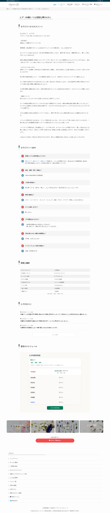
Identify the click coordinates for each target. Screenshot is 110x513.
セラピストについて (16, 470)
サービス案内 (14, 462)
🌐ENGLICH (13, 500)
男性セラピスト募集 (16, 493)
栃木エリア (36, 161)
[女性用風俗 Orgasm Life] (14, 4)
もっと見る (55, 334)
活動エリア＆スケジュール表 (18, 474)
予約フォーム (15, 497)
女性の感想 (13, 485)
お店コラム (13, 489)
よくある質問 (14, 477)
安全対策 (52, 508)
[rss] (100, 1)
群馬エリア (44, 161)
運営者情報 (46, 508)
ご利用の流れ (14, 466)
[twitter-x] (98, 1)
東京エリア (28, 161)
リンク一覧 (13, 481)
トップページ (14, 458)
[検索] (102, 1)
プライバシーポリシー (61, 508)
